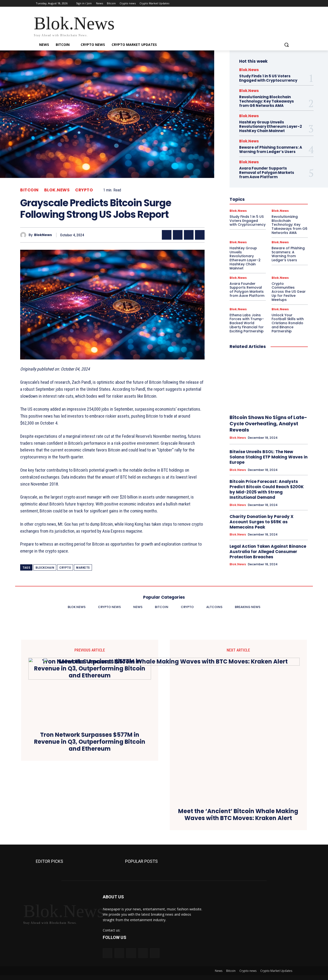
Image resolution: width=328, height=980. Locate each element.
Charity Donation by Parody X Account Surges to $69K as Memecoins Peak (261, 522)
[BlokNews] (24, 235)
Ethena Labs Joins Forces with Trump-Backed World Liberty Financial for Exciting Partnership (247, 323)
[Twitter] (276, 3)
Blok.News (57, 190)
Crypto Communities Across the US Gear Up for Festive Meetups (289, 291)
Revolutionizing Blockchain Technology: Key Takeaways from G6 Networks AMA (266, 101)
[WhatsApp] (200, 235)
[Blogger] (107, 953)
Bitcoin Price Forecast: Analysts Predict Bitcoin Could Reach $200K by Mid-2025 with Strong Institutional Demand (267, 489)
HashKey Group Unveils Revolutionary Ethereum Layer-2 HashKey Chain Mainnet (270, 126)
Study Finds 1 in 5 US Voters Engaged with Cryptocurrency (268, 78)
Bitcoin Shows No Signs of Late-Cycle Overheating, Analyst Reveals (268, 423)
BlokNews (43, 235)
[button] (286, 44)
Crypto (84, 190)
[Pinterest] (189, 235)
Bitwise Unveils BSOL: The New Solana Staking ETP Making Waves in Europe (269, 457)
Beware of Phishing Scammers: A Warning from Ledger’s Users (270, 149)
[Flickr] (131, 953)
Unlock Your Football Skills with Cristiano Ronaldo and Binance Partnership (288, 323)
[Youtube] (289, 3)
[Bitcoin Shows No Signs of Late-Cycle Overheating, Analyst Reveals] (269, 382)
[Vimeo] (282, 3)
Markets (83, 567)
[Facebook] (263, 3)
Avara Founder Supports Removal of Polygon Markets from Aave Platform (266, 172)
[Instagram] (269, 3)
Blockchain (45, 567)
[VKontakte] (154, 953)
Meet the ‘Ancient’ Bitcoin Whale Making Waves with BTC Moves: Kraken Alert (238, 815)
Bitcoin (29, 190)
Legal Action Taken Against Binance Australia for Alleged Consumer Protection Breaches (268, 551)
